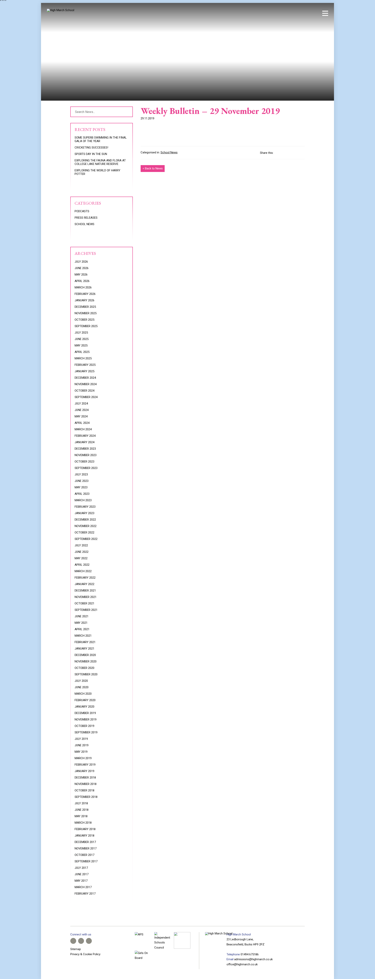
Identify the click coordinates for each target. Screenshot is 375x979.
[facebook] (289, 13)
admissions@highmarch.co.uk (253, 959)
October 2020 (84, 668)
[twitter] (296, 13)
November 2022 (85, 526)
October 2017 (84, 855)
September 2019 (86, 732)
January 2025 (84, 371)
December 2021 (85, 590)
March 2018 (83, 822)
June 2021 (81, 616)
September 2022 (86, 539)
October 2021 (84, 603)
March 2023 (83, 500)
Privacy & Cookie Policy (85, 954)
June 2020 (81, 687)
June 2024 (81, 410)
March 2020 (83, 693)
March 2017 (83, 887)
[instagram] (302, 13)
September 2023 (86, 468)
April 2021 (82, 629)
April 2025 (82, 352)
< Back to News (153, 168)
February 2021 (85, 642)
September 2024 (86, 397)
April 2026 (82, 281)
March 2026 (83, 287)
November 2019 (85, 719)
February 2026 (85, 294)
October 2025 (84, 319)
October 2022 (84, 532)
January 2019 (84, 771)
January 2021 (84, 648)
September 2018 (86, 797)
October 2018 (84, 790)
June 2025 (81, 339)
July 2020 (81, 681)
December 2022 (85, 519)
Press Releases (86, 217)
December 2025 (85, 307)
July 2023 (81, 474)
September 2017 (86, 861)
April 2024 (82, 423)
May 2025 (81, 345)
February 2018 (85, 829)
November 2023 (85, 455)
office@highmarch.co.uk (242, 964)
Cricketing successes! (91, 147)
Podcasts (82, 211)
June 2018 (81, 810)
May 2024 (81, 416)
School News (169, 152)
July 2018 (81, 803)
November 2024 (85, 384)
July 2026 (81, 261)
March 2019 (83, 758)
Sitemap (75, 949)
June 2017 (81, 874)
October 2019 (84, 726)
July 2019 (81, 739)
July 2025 (81, 332)
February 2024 (85, 436)
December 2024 (85, 377)
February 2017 (85, 893)
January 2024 (84, 442)
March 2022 (83, 571)
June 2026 (81, 268)
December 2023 (85, 448)
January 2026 (84, 300)
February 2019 (85, 764)
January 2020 (84, 706)
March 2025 (83, 358)
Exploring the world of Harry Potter (97, 172)
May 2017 (81, 880)
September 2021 (86, 610)
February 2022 (85, 577)
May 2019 (81, 751)
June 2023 (81, 481)
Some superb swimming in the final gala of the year (101, 139)
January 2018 (84, 835)
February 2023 (85, 506)
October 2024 (84, 390)
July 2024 (81, 403)
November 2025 (85, 313)
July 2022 (81, 545)
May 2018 (81, 816)
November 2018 (85, 784)
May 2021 (81, 623)
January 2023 (84, 513)
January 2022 (84, 584)
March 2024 (83, 429)
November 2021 (85, 597)
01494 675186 (250, 954)
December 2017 (85, 842)
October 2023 (84, 461)
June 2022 (81, 552)
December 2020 (85, 655)
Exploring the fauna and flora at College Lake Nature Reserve (100, 162)
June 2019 (81, 745)
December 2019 (85, 713)
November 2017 (85, 848)
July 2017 (81, 868)
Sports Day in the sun (91, 154)
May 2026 (81, 274)
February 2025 (85, 365)
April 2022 (82, 564)
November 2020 (85, 661)
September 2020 (86, 674)
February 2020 (85, 700)
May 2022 (81, 558)
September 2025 (86, 326)
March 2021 (83, 635)
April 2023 (82, 494)
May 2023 (81, 487)
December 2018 (85, 777)
